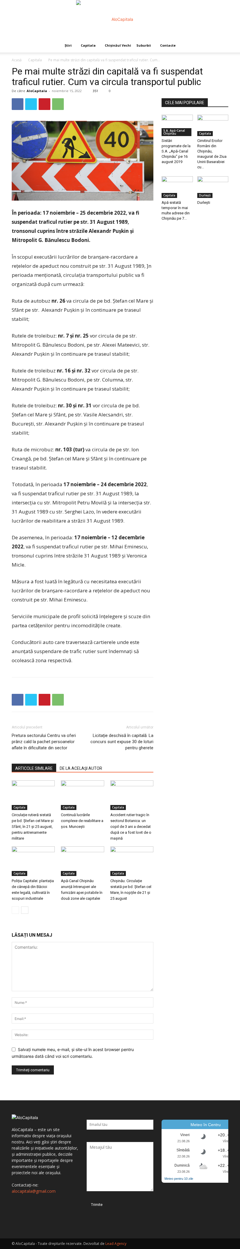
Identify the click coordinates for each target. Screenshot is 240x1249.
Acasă (17, 59)
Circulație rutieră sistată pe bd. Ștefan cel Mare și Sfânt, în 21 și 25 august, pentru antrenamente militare (33, 826)
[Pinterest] (44, 104)
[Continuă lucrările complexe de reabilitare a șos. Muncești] (82, 795)
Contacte (168, 45)
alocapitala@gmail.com (34, 1191)
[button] (221, 45)
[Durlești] (213, 187)
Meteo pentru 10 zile (178, 1178)
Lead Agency (115, 1243)
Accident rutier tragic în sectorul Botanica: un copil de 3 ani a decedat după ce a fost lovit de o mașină (130, 826)
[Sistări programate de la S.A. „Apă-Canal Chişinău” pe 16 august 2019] (177, 125)
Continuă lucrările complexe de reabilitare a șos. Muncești (82, 821)
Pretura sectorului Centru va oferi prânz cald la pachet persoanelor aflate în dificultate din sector (44, 741)
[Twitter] (31, 104)
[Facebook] (17, 104)
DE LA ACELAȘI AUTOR (81, 768)
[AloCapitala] (120, 19)
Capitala (88, 45)
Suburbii (143, 45)
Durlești (205, 195)
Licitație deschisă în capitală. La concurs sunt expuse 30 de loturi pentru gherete (121, 741)
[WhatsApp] (58, 104)
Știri (68, 45)
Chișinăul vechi (118, 45)
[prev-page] (15, 910)
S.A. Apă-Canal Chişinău (174, 131)
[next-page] (24, 910)
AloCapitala (37, 91)
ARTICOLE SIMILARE (34, 768)
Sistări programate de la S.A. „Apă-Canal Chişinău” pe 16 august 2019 (176, 151)
